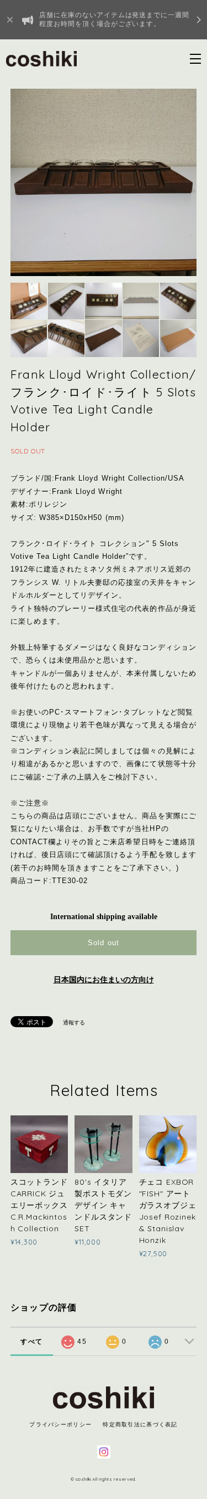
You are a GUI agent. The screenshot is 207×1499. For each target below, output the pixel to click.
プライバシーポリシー (60, 1424)
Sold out (103, 943)
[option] (103, 182)
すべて (31, 1341)
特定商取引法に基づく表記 (140, 1424)
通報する (74, 1022)
